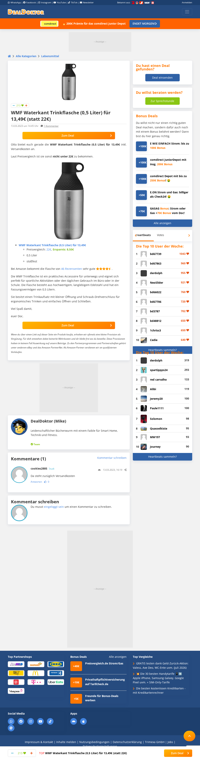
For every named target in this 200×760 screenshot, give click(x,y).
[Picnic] (16, 682)
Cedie (153, 340)
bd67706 (155, 302)
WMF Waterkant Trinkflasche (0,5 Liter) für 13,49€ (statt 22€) (83, 753)
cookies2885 (42, 468)
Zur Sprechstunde (162, 101)
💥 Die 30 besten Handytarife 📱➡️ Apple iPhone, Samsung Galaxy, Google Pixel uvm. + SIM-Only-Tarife (158, 678)
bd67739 (155, 254)
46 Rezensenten (71, 269)
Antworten (36, 481)
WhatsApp (16, 2)
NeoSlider (156, 282)
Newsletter (88, 2)
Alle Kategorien (26, 56)
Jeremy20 (156, 398)
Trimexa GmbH (154, 742)
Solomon (156, 419)
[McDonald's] (36, 673)
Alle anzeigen (162, 223)
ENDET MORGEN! (144, 23)
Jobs (170, 742)
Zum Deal (68, 135)
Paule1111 (157, 408)
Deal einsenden (162, 77)
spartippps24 (159, 370)
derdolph (156, 273)
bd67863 (155, 263)
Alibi (153, 389)
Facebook (31, 2)
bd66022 (155, 292)
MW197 (155, 437)
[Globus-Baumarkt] (36, 664)
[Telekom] (36, 682)
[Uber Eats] (55, 682)
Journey (155, 446)
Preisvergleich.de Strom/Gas (104, 663)
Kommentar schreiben (112, 458)
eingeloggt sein (54, 507)
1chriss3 (155, 330)
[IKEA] (55, 664)
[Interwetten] (16, 673)
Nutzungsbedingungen (94, 742)
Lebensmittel (50, 56)
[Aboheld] (16, 664)
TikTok (74, 2)
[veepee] (16, 690)
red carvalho (158, 379)
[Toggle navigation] (187, 11)
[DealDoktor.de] (26, 12)
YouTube (61, 2)
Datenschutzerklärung (127, 742)
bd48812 (155, 321)
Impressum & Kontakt (39, 742)
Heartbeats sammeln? (162, 350)
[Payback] (55, 673)
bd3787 (155, 311)
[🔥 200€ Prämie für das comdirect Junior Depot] (49, 23)
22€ (48, 249)
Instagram (46, 2)
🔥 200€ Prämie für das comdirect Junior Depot (94, 23)
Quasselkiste (158, 428)
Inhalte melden (66, 742)
